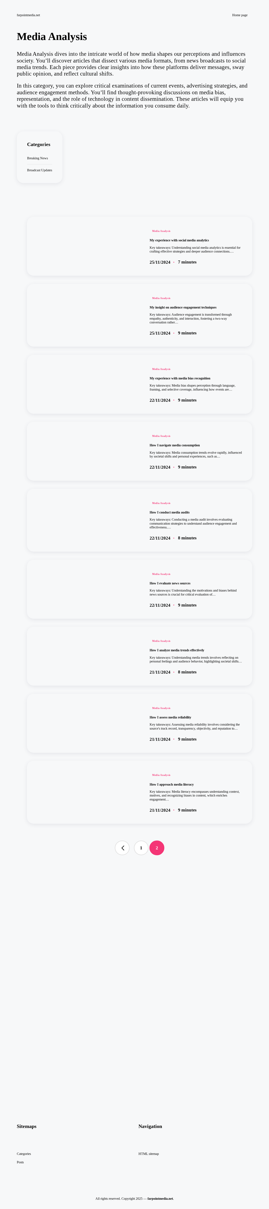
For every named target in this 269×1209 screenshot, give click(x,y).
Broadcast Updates (39, 170)
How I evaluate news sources (170, 583)
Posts (20, 1162)
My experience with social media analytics (179, 240)
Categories (24, 1154)
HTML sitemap (148, 1154)
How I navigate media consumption (175, 445)
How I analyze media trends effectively (177, 650)
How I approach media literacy (172, 784)
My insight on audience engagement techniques (183, 307)
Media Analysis (161, 231)
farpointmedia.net (28, 15)
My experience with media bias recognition (180, 378)
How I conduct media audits (170, 512)
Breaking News (37, 158)
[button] (122, 848)
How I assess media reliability (170, 717)
